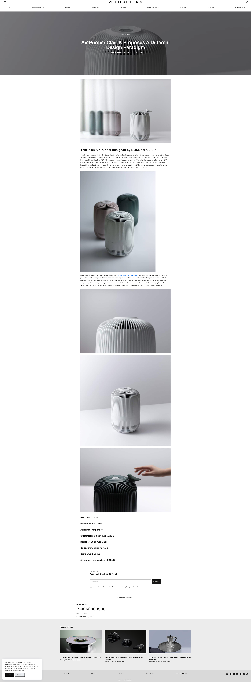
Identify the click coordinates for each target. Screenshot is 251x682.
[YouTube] (240, 674)
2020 (91, 616)
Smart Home (125, 34)
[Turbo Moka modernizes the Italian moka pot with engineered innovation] (170, 641)
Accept (9, 675)
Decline (19, 675)
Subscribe (156, 581)
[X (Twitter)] (83, 609)
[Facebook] (78, 609)
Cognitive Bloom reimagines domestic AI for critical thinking (80, 657)
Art (8, 8)
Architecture (37, 8)
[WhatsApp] (98, 609)
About (66, 674)
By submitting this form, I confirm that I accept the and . (117, 587)
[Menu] (4, 2)
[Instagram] (234, 674)
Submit (121, 674)
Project (129, 52)
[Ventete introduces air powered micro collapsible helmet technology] (125, 641)
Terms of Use (136, 587)
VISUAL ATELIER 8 (125, 2)
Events (183, 8)
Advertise (150, 674)
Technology (153, 8)
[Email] (103, 609)
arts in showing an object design (128, 275)
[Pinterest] (88, 609)
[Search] (247, 2)
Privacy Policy (126, 587)
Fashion (96, 8)
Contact (94, 674)
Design (68, 8)
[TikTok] (247, 674)
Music (123, 8)
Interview (240, 8)
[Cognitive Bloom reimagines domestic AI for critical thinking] (81, 641)
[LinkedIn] (93, 609)
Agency (210, 8)
